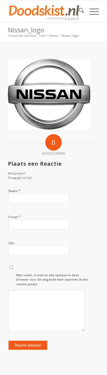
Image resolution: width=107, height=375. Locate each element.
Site (11, 243)
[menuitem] (78, 11)
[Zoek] (78, 11)
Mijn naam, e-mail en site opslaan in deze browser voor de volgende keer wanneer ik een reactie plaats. (52, 279)
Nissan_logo (26, 29)
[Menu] (91, 11)
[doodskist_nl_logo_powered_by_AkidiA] (44, 11)
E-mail (15, 216)
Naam (14, 190)
